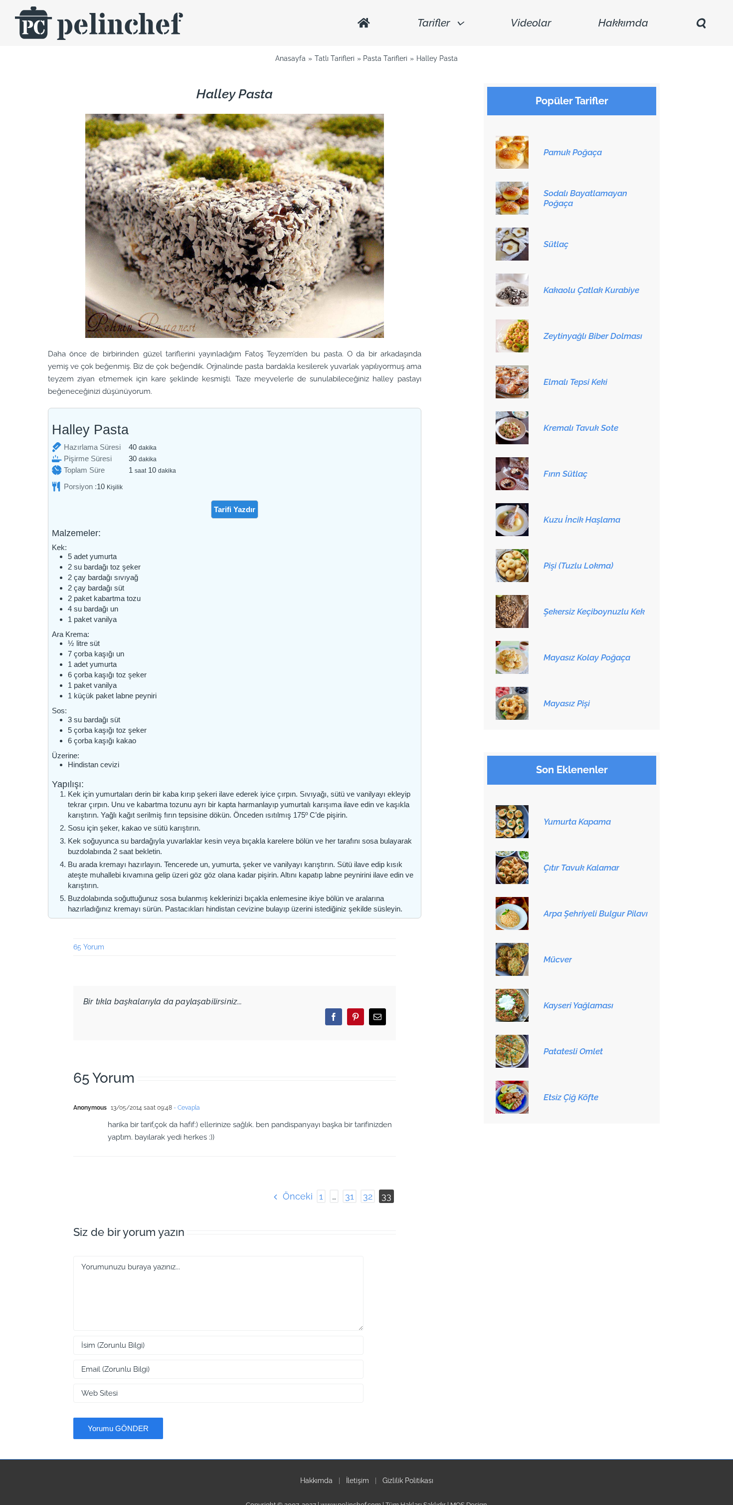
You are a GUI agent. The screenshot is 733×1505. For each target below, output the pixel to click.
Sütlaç (556, 244)
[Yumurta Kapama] (512, 811)
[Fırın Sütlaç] (512, 463)
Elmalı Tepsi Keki (575, 382)
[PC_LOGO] (99, 9)
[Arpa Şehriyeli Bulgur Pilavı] (512, 902)
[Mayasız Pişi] (512, 692)
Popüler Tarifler (572, 101)
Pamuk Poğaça (573, 152)
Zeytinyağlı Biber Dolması (593, 336)
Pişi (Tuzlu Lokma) (578, 566)
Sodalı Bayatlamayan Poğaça (585, 198)
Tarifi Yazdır (234, 509)
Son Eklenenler (572, 770)
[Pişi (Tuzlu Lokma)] (512, 555)
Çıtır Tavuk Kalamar (581, 868)
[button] (700, 23)
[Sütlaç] (512, 233)
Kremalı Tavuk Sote (581, 428)
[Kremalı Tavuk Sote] (512, 417)
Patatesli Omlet (573, 1051)
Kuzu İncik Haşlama (582, 520)
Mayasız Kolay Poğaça (587, 657)
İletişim (357, 1481)
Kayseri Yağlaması (578, 1005)
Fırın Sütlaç (565, 474)
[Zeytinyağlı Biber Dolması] (512, 325)
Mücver (558, 959)
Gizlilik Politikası (407, 1481)
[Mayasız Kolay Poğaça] (512, 646)
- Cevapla (186, 1107)
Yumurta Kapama (577, 822)
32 (367, 1196)
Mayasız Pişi (567, 703)
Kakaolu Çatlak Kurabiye (591, 290)
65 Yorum (88, 947)
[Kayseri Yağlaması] (512, 994)
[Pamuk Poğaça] (512, 141)
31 (349, 1196)
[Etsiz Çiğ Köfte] (512, 1086)
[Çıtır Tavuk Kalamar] (512, 857)
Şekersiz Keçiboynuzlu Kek (594, 611)
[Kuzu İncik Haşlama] (512, 509)
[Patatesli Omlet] (512, 1040)
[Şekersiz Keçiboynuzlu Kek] (512, 600)
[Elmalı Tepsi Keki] (512, 371)
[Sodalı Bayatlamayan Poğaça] (512, 187)
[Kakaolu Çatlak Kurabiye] (512, 279)
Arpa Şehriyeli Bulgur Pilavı (596, 913)
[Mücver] (512, 948)
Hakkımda (316, 1481)
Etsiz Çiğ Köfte (571, 1097)
